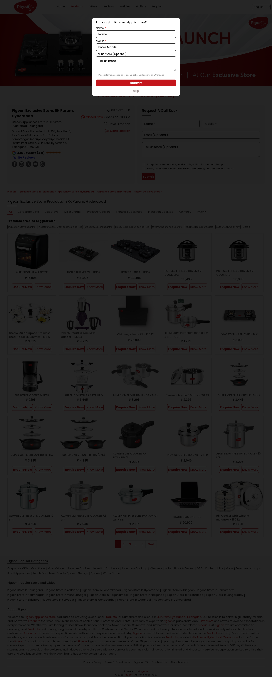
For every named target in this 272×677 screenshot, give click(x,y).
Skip (136, 91)
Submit (136, 83)
